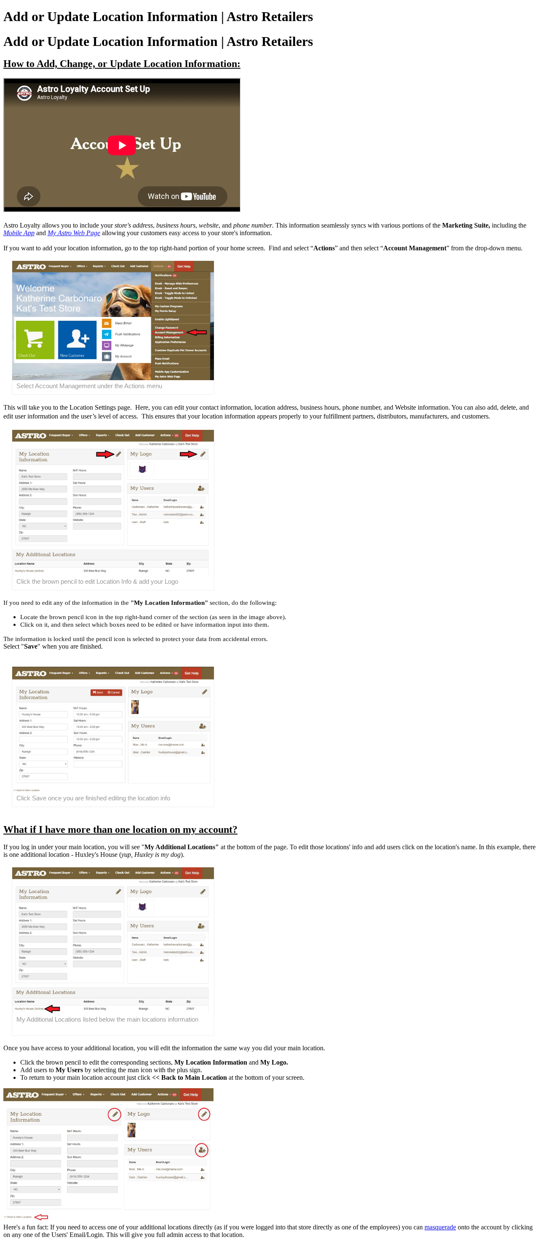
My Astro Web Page (74, 232)
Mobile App (19, 232)
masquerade (440, 1227)
